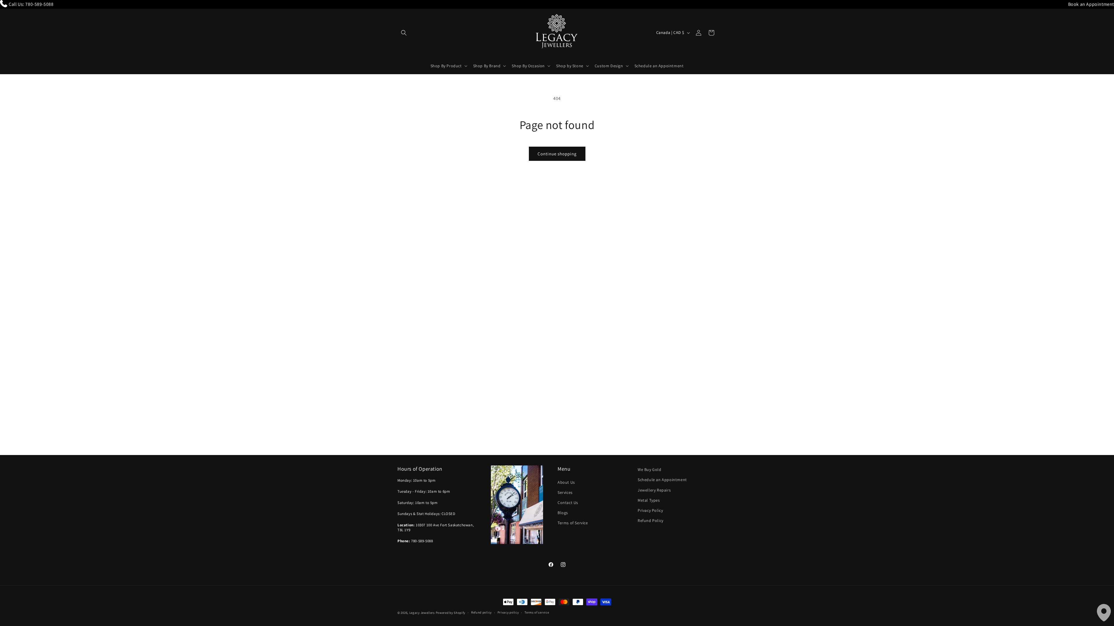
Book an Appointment (1091, 4)
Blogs (563, 512)
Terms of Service (573, 522)
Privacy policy (508, 612)
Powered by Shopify (451, 613)
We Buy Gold (649, 469)
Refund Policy (650, 520)
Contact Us (568, 502)
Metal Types (649, 500)
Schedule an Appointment (662, 479)
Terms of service (537, 612)
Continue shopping (557, 153)
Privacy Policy (650, 510)
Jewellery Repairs (654, 489)
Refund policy (481, 612)
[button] (403, 32)
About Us (566, 482)
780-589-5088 (39, 4)
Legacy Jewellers (422, 613)
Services (565, 492)
